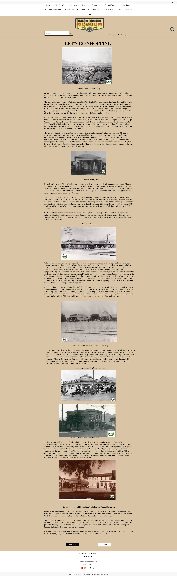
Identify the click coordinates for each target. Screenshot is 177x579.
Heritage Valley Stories (117, 35)
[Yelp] (82, 568)
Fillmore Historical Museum (87, 555)
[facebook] (170, 2)
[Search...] (71, 33)
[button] (172, 28)
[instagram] (175, 2)
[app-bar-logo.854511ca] (85, 568)
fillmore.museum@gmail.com (88, 561)
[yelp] (173, 2)
